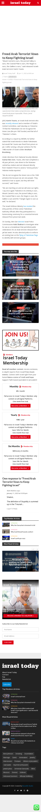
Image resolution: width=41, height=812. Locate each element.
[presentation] (33, 549)
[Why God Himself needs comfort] (6, 531)
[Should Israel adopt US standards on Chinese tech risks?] (6, 740)
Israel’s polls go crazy (18, 538)
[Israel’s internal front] (6, 696)
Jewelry (32, 757)
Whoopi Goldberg (26, 776)
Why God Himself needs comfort (22, 532)
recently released (12, 123)
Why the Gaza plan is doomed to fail (23, 525)
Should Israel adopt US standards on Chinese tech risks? (23, 742)
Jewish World (15, 731)
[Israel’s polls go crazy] (6, 538)
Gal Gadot (7, 765)
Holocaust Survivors (10, 776)
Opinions (14, 523)
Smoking (19, 754)
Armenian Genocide (22, 769)
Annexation (23, 757)
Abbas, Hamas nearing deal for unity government (20, 312)
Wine (33, 769)
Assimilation (28, 754)
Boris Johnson (8, 754)
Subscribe (6, 684)
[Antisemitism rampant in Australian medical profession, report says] (6, 733)
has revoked (28, 206)
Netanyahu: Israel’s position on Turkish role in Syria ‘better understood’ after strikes (20, 563)
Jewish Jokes (7, 769)
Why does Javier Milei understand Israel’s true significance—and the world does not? (24, 710)
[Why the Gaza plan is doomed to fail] (6, 525)
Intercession (7, 761)
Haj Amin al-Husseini (20, 765)
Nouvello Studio (27, 786)
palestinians (12, 77)
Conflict (10, 80)
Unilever (23, 772)
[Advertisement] (20, 29)
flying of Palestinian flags (28, 235)
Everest (14, 772)
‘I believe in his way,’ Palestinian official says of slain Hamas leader (20, 289)
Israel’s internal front (18, 696)
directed (21, 222)
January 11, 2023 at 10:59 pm (17, 493)
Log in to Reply (12, 509)
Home (4, 80)
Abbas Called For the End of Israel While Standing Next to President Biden (21, 266)
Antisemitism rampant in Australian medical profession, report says (23, 734)
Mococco (6, 772)
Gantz (14, 757)
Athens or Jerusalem (30, 761)
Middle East (20, 557)
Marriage (6, 757)
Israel (13, 738)
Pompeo (18, 761)
